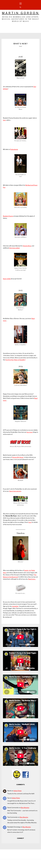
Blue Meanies (25, 807)
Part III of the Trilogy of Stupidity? (15, 360)
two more (30, 432)
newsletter (15, 606)
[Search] (20, 7)
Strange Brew (27, 246)
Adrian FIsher (17, 791)
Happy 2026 (6, 279)
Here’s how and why (15, 491)
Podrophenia (14, 149)
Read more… (32, 579)
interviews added (14, 248)
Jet (30, 570)
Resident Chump (8, 216)
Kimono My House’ (18, 457)
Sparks (26, 570)
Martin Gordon (20, 13)
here (4, 120)
